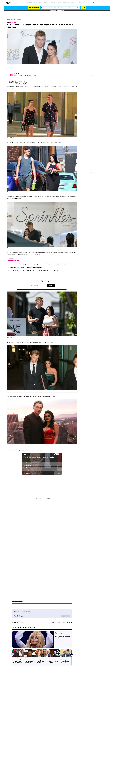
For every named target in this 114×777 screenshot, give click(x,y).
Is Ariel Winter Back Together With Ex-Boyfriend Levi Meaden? (25, 267)
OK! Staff (16, 73)
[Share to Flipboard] (21, 81)
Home (8, 19)
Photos (12, 19)
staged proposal (42, 396)
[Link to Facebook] (87, 2)
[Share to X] (16, 81)
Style (40, 2)
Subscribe (81, 2)
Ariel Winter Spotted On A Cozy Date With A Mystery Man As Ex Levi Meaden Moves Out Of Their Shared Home (39, 264)
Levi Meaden (18, 19)
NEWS (35, 2)
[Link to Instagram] (90, 2)
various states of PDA (34, 342)
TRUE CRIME (66, 2)
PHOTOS (53, 2)
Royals (46, 2)
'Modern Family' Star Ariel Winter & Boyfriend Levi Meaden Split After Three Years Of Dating (34, 270)
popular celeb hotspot (58, 196)
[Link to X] (94, 2)
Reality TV (29, 2)
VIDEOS (59, 2)
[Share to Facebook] (11, 81)
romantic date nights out (24, 396)
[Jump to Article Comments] (7, 81)
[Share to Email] (25, 81)
